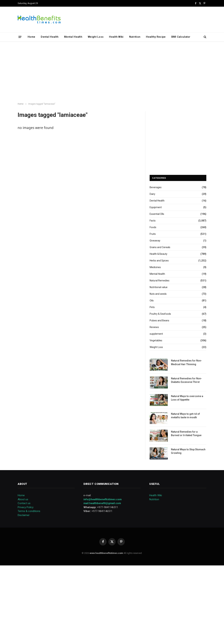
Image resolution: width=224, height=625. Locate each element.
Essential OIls (157, 214)
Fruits (153, 234)
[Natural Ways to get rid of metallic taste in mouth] (159, 418)
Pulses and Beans (159, 320)
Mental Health (73, 36)
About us (23, 499)
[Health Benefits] (39, 19)
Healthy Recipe (156, 36)
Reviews (154, 327)
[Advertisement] (112, 72)
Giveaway (155, 240)
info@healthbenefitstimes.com (102, 499)
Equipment (156, 207)
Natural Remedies (159, 280)
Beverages (156, 187)
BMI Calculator (180, 36)
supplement (156, 333)
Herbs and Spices (159, 260)
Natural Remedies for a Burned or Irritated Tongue (186, 433)
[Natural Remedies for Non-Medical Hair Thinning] (159, 364)
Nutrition (135, 36)
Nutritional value (158, 287)
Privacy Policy (25, 507)
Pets (152, 307)
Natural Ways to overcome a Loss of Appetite (187, 398)
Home (31, 36)
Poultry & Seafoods (160, 313)
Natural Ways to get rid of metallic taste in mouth (185, 415)
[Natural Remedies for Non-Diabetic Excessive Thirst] (159, 382)
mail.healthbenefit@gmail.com (102, 503)
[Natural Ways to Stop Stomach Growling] (159, 453)
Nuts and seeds (158, 293)
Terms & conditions (29, 511)
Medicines (155, 267)
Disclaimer (24, 515)
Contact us (24, 503)
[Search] (204, 37)
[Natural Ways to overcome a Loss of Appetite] (159, 400)
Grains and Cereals (160, 247)
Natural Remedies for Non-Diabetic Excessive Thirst (186, 380)
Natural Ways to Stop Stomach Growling (188, 451)
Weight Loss (95, 36)
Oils (152, 300)
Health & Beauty (158, 253)
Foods (153, 227)
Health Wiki (116, 36)
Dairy (152, 194)
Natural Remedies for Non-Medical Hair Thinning (186, 362)
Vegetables (156, 340)
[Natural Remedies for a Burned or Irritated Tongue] (159, 436)
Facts (153, 220)
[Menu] (20, 36)
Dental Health (49, 36)
